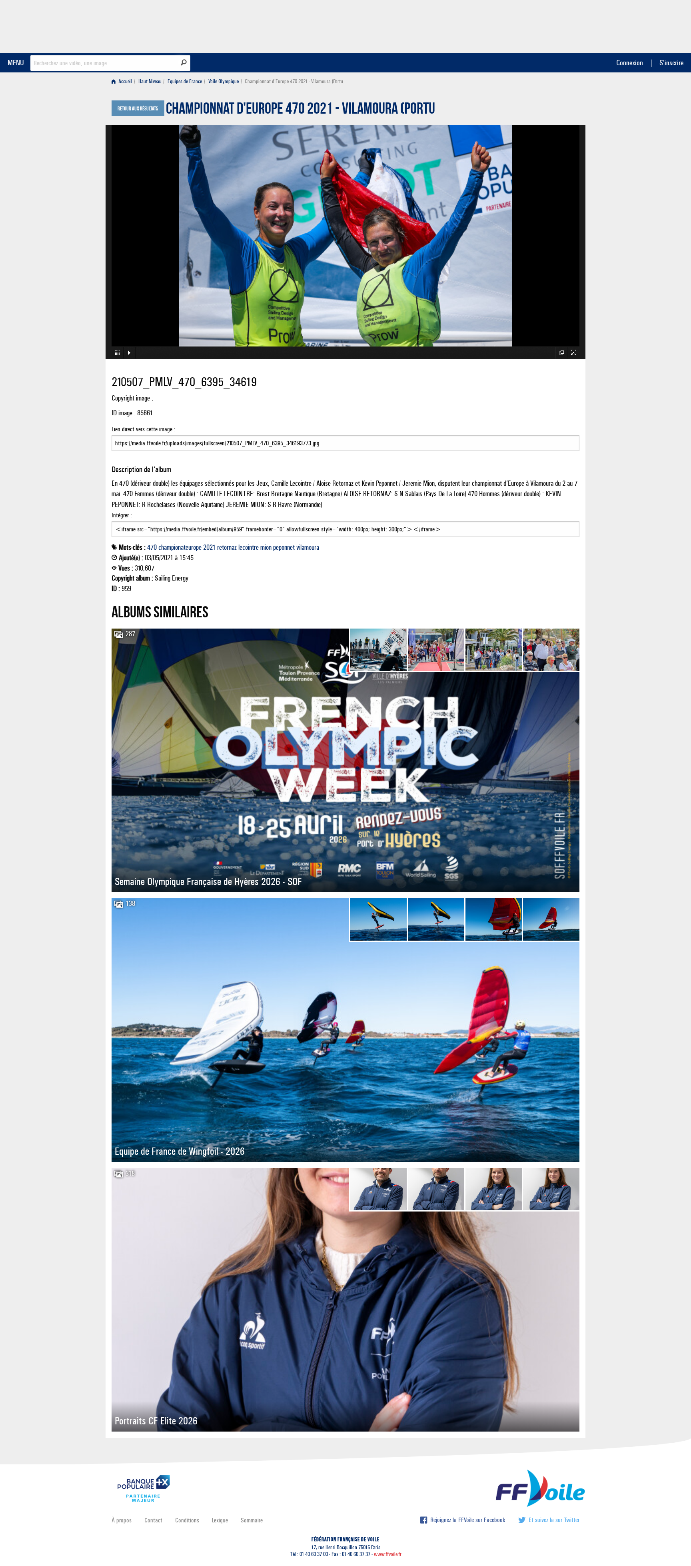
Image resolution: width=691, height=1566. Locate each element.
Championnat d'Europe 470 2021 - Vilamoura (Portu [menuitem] (294, 81)
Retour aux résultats (138, 109)
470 (152, 547)
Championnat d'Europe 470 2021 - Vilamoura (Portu (300, 110)
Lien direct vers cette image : (144, 429)
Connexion (629, 62)
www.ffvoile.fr (387, 1554)
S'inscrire (671, 62)
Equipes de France (185, 81)
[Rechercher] (184, 62)
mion (266, 547)
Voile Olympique (223, 81)
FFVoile (529, 25)
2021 (209, 547)
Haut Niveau (150, 81)
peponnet (284, 547)
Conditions (187, 1520)
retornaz (227, 547)
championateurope (180, 547)
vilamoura (307, 547)
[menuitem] (123, 81)
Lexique (220, 1520)
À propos (122, 1520)
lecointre (248, 547)
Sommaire (252, 1520)
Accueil (124, 81)
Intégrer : (122, 515)
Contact (153, 1520)
